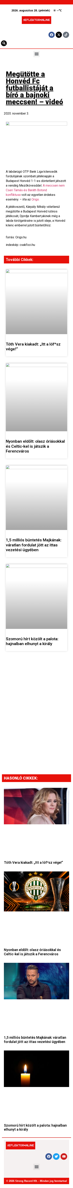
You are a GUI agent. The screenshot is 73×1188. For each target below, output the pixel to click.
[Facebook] (51, 35)
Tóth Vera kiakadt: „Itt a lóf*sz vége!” (33, 862)
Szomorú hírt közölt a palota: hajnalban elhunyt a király (32, 641)
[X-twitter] (59, 35)
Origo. (36, 199)
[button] (36, 54)
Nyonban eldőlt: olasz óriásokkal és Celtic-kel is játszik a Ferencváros (35, 446)
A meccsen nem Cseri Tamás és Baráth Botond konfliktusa (35, 190)
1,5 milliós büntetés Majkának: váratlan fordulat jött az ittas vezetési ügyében (34, 545)
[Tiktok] (66, 35)
